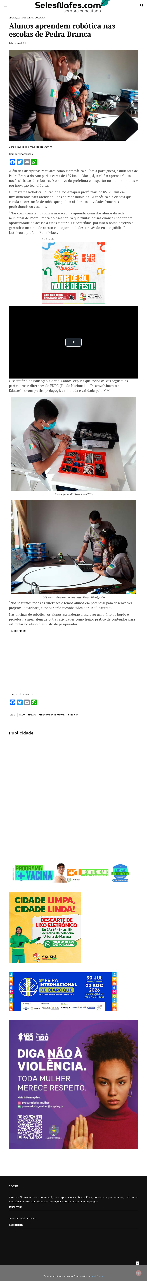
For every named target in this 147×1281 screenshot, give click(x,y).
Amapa (22, 715)
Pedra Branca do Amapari (52, 715)
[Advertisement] (73, 664)
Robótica (73, 715)
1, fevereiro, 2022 (17, 43)
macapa (32, 715)
